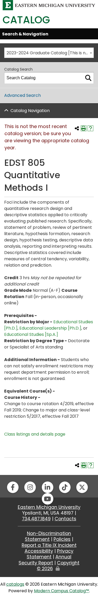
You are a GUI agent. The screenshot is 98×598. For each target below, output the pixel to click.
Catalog (26, 20)
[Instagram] (30, 487)
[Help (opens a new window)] (90, 128)
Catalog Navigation (30, 111)
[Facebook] (13, 487)
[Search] (88, 78)
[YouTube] (47, 499)
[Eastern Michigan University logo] (49, 5)
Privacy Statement (50, 554)
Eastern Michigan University (49, 507)
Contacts (65, 519)
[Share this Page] (77, 128)
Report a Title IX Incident (49, 545)
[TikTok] (65, 487)
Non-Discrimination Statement (48, 536)
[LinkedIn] (47, 487)
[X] (82, 487)
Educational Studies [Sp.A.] (31, 334)
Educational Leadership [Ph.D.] (50, 328)
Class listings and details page (34, 434)
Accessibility (39, 551)
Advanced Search (22, 95)
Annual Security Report (45, 560)
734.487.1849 (36, 519)
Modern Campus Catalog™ (61, 591)
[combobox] (49, 52)
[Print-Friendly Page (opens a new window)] (84, 128)
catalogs (15, 584)
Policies (62, 539)
